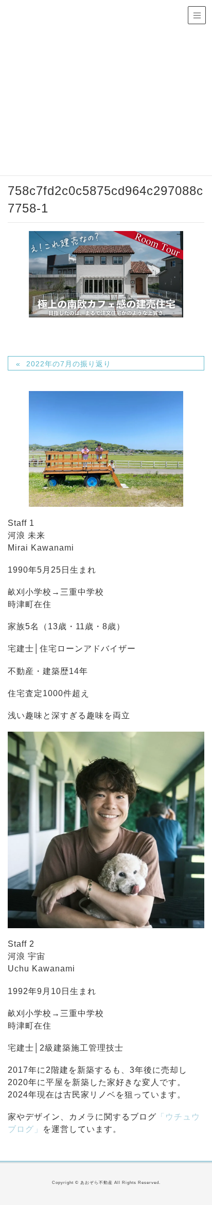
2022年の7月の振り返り (68, 364)
